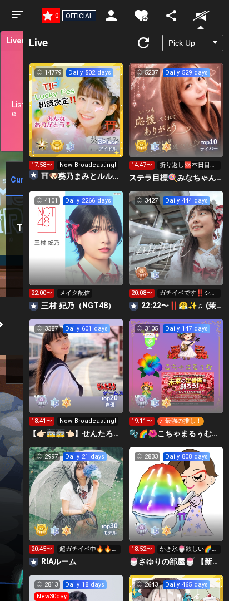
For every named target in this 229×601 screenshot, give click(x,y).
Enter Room (76, 120)
